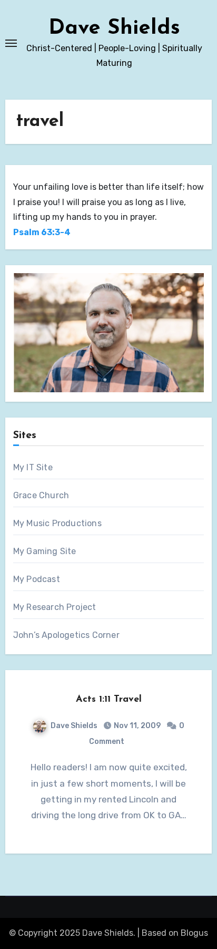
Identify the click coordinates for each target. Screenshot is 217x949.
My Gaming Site (44, 551)
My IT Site (33, 467)
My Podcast (36, 579)
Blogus (194, 933)
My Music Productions (57, 523)
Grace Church (41, 495)
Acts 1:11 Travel (109, 699)
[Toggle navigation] (11, 43)
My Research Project (54, 607)
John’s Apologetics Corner (66, 635)
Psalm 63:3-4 (42, 232)
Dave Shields (114, 28)
